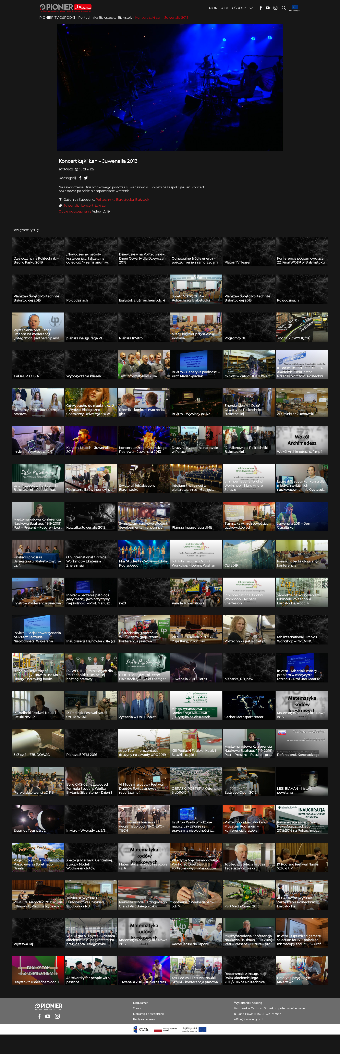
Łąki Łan (101, 205)
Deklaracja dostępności (148, 1014)
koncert (87, 205)
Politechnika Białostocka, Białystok (122, 200)
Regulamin (140, 1003)
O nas (137, 1008)
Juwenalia (71, 205)
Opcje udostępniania (75, 211)
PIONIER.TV (218, 8)
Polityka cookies (144, 1019)
